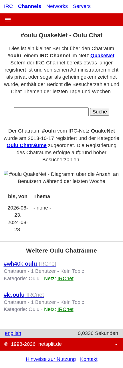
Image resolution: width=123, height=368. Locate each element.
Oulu (34, 278)
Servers (82, 6)
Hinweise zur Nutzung (51, 359)
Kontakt (89, 359)
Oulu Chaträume (27, 145)
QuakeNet (102, 55)
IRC (8, 6)
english (13, 333)
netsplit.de (50, 344)
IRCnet (65, 278)
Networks (57, 6)
